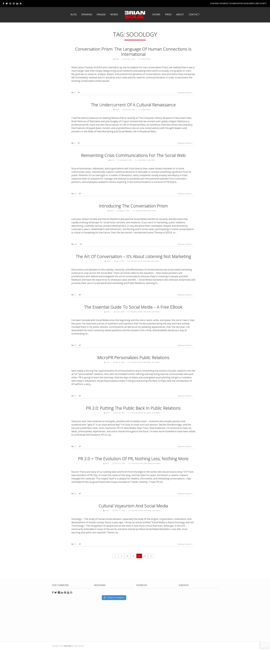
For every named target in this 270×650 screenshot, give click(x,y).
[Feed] (21, 3)
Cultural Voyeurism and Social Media (133, 506)
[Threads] (14, 3)
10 (74, 493)
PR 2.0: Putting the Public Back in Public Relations (133, 408)
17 (74, 294)
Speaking (86, 14)
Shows (156, 14)
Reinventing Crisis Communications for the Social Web (133, 155)
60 (74, 345)
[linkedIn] (17, 3)
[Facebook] (3, 3)
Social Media (146, 59)
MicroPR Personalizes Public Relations (133, 357)
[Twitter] (7, 3)
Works (114, 14)
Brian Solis (135, 15)
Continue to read (184, 92)
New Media (142, 160)
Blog (74, 14)
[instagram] (10, 3)
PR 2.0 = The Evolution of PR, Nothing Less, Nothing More (133, 458)
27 (74, 446)
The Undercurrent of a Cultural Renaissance (133, 105)
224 (75, 244)
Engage (101, 14)
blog (137, 211)
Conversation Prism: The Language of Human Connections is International (133, 51)
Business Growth (136, 261)
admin (117, 59)
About (180, 14)
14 (74, 396)
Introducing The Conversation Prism (133, 206)
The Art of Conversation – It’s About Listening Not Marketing (133, 256)
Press (168, 14)
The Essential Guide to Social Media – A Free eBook (133, 307)
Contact (194, 14)
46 (74, 193)
